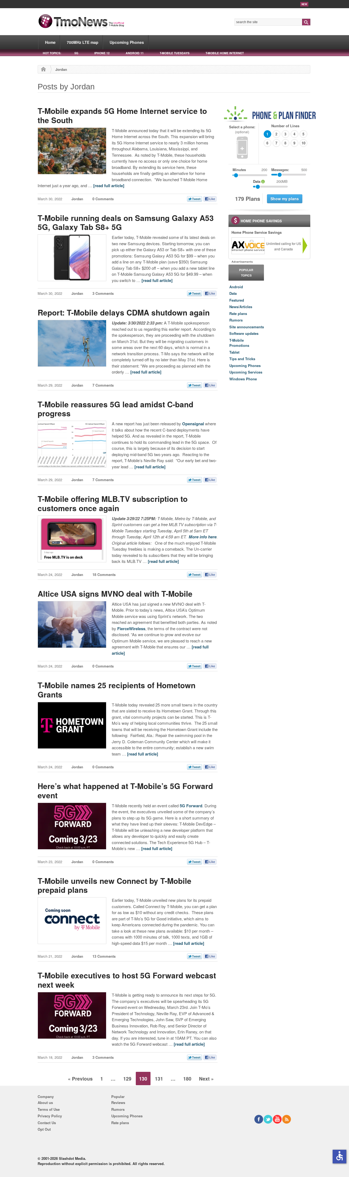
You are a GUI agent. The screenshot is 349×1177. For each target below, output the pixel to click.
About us (45, 1102)
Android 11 (135, 53)
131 (159, 1078)
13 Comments (104, 956)
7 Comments (103, 385)
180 (187, 1078)
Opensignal (193, 424)
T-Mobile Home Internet (225, 53)
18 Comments (104, 574)
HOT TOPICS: (52, 53)
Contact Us (47, 1122)
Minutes (239, 169)
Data (233, 293)
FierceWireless (131, 629)
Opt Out (44, 1129)
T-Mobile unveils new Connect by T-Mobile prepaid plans (114, 885)
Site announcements (246, 326)
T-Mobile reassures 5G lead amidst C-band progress (115, 409)
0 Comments (103, 198)
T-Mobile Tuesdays (174, 53)
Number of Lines (285, 126)
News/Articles (240, 306)
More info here (202, 537)
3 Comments (103, 293)
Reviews (118, 1102)
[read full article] (108, 186)
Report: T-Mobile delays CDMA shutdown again (124, 312)
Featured (236, 300)
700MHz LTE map (82, 42)
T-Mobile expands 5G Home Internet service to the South (122, 115)
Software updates (243, 333)
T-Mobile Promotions (239, 343)
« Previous (80, 1078)
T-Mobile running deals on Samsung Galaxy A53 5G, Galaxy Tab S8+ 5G (126, 222)
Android (236, 286)
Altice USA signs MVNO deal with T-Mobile (115, 593)
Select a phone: (242, 129)
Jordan (77, 198)
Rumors (236, 320)
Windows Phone (243, 378)
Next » (206, 1078)
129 (127, 1078)
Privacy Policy (50, 1115)
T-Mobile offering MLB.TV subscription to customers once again (113, 503)
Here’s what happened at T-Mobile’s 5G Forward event (125, 790)
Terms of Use (49, 1109)
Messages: (289, 169)
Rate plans (238, 313)
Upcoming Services (245, 372)
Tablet (234, 352)
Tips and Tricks (242, 358)
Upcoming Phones (127, 42)
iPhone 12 (102, 53)
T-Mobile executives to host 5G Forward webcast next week (127, 980)
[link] (247, 246)
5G (76, 53)
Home (50, 42)
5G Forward (191, 806)
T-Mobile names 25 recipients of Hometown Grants (116, 689)
